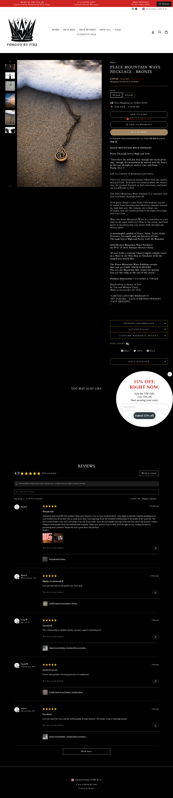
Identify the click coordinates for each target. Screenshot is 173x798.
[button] (58, 473)
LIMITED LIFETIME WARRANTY (130, 296)
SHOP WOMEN (87, 29)
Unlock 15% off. (144, 415)
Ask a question (139, 361)
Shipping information (139, 323)
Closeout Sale (86, 34)
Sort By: (136, 499)
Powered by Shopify (86, 788)
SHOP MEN (69, 29)
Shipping (114, 81)
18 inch (116, 95)
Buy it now (139, 132)
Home (112, 62)
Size (113, 90)
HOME (55, 29)
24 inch (129, 95)
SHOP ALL (105, 29)
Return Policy (139, 329)
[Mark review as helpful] (156, 548)
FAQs (118, 29)
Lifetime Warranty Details (139, 335)
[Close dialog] (170, 374)
